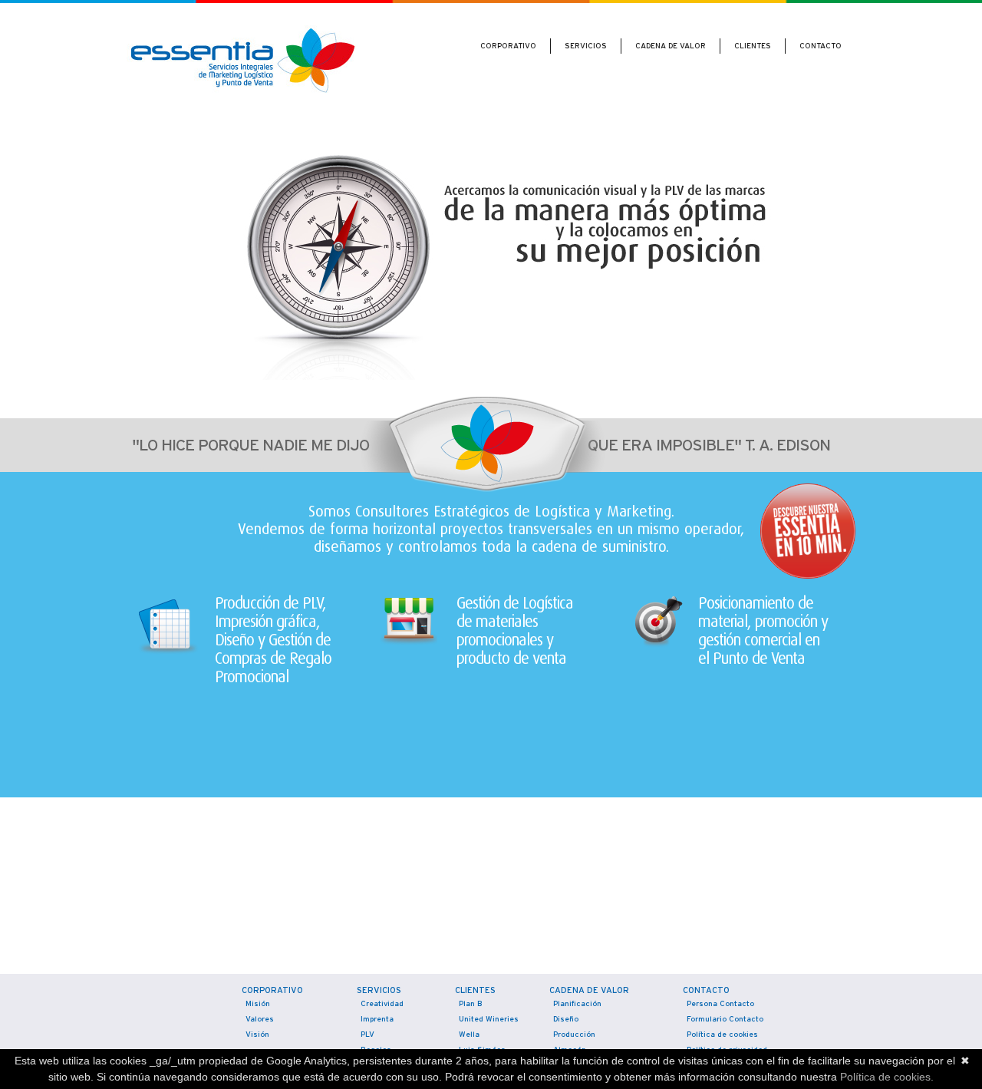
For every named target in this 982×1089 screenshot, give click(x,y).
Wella (469, 1034)
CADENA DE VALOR (670, 45)
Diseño (565, 1019)
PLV (367, 1034)
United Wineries (489, 1019)
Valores (260, 1019)
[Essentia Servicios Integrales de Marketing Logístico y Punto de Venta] (222, 63)
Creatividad (382, 1003)
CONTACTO (820, 45)
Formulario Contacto (725, 1019)
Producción (574, 1034)
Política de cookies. (887, 1077)
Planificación (577, 1003)
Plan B (471, 1003)
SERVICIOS (586, 45)
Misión (258, 1003)
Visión (257, 1034)
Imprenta (377, 1019)
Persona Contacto (720, 1003)
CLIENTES (752, 45)
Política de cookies (722, 1034)
